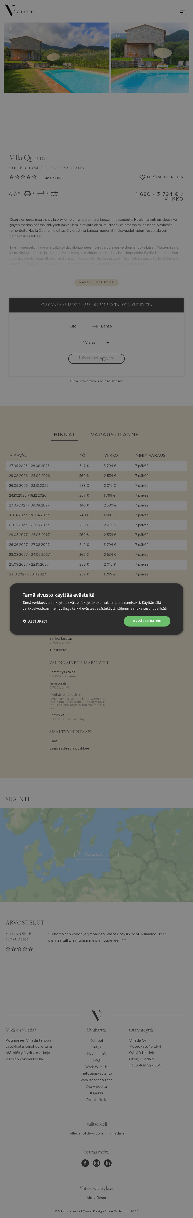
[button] (35, 621)
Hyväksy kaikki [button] (147, 621)
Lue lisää (160, 608)
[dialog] (96, 609)
